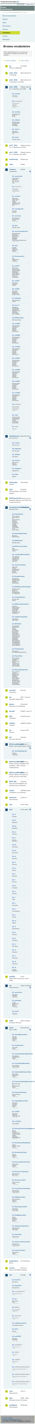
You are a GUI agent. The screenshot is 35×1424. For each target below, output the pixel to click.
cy (15, 832)
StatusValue (17, 1234)
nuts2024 (17, 392)
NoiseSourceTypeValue (17, 1171)
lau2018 (12, 976)
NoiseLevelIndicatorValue (17, 1162)
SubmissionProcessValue (17, 1241)
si (15, 956)
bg (15, 826)
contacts (17, 443)
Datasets (5, 19)
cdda (11, 164)
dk (15, 850)
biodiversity (13, 159)
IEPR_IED (12, 781)
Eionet (9, 12)
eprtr (11, 489)
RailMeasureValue (17, 1197)
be (15, 820)
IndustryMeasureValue (17, 1101)
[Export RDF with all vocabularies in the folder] (30, 89)
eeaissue (17, 460)
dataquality (13, 482)
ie (15, 891)
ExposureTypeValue (17, 1092)
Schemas (5, 29)
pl (15, 932)
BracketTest (17, 1285)
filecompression (17, 256)
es (15, 868)
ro (15, 944)
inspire (11, 790)
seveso (12, 1268)
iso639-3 (17, 281)
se (15, 950)
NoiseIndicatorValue (17, 1152)
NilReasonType (17, 317)
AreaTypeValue (17, 1045)
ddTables (17, 454)
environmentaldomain (17, 231)
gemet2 (12, 711)
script (16, 415)
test (10, 1275)
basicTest (17, 1280)
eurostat (12, 690)
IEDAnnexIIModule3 (14, 762)
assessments (17, 176)
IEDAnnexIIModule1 (14, 744)
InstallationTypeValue (17, 617)
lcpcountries (17, 992)
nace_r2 (17, 305)
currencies (17, 216)
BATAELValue (17, 540)
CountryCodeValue (17, 565)
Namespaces (6, 39)
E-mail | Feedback (8, 1418)
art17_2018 (13, 152)
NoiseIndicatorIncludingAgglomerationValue (17, 1128)
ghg (10, 716)
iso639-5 (17, 289)
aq (10, 66)
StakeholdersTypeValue (17, 1226)
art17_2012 (13, 145)
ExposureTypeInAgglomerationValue (17, 1081)
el (15, 862)
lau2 (10, 809)
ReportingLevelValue (17, 1206)
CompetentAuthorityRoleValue (17, 1054)
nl (15, 926)
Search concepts (25, 60)
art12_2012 (13, 73)
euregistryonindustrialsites (14, 507)
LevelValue (17, 1121)
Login (20, 4)
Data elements (7, 26)
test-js (16, 1329)
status (16, 474)
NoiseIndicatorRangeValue (17, 1142)
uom (11, 1391)
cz (15, 837)
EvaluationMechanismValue (17, 1072)
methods (17, 120)
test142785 (17, 1336)
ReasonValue (17, 656)
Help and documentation (9, 16)
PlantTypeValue (17, 649)
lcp (10, 985)
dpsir (16, 225)
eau (16, 1299)
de (15, 844)
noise (11, 1028)
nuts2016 (17, 369)
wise (11, 1398)
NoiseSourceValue (17, 1180)
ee (15, 856)
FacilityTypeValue (17, 597)
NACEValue (17, 624)
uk (15, 967)
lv (15, 915)
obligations (17, 468)
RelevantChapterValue (17, 669)
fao (10, 697)
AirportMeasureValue (17, 1034)
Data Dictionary (16, 12)
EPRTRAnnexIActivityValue (17, 586)
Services (5, 36)
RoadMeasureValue (17, 1215)
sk (15, 961)
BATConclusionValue (17, 546)
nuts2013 (17, 358)
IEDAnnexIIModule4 (14, 772)
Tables (4, 22)
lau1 (10, 804)
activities (17, 93)
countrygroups (17, 209)
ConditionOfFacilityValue (17, 554)
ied (10, 737)
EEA (10, 2)
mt (15, 920)
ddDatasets (17, 448)
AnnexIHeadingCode (17, 751)
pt (15, 938)
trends (16, 137)
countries (17, 112)
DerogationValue (17, 576)
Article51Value (17, 514)
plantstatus (17, 1000)
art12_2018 (13, 80)
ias (10, 730)
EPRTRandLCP (14, 498)
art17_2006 (13, 87)
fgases (11, 704)
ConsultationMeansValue (17, 1063)
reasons (17, 129)
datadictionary (14, 436)
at (15, 814)
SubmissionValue (17, 1250)
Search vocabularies (11, 60)
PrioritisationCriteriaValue (17, 1188)
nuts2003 (17, 323)
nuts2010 (17, 346)
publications (13, 1261)
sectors (17, 1011)
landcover (13, 797)
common (12, 169)
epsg (16, 245)
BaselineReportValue (17, 533)
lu (15, 909)
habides (12, 723)
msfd (11, 1021)
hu (15, 885)
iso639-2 (17, 266)
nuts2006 (17, 335)
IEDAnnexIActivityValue (17, 604)
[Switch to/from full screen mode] (23, 4)
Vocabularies (6, 33)
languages (17, 298)
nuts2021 (17, 381)
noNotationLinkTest (17, 1323)
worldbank (13, 1405)
